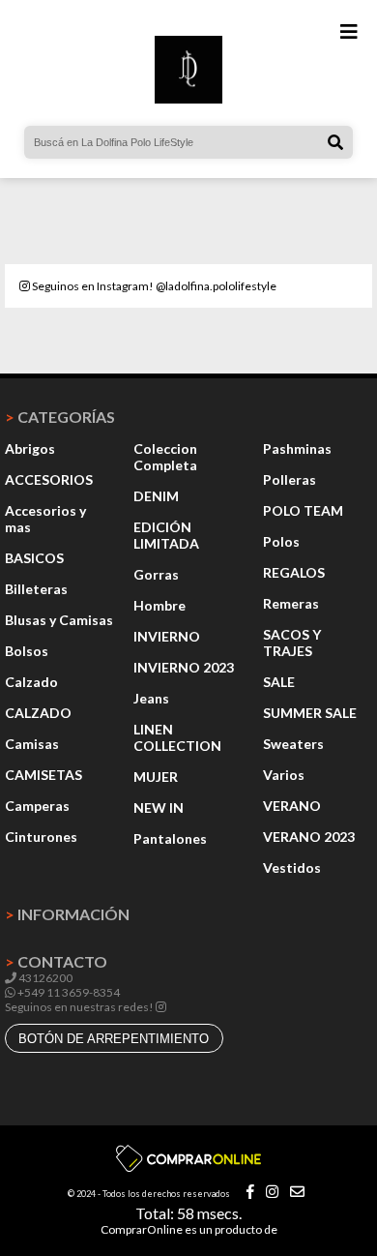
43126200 (44, 978)
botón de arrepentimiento (113, 1039)
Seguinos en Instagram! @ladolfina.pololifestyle (153, 286)
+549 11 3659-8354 (67, 992)
